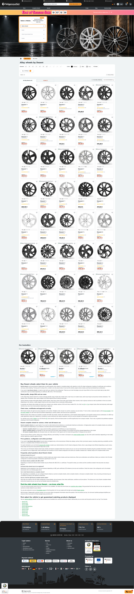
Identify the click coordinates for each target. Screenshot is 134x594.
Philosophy (69, 543)
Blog (96, 8)
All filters (27, 71)
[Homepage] (21, 58)
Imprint (24, 543)
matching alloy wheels (76, 486)
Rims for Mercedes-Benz (27, 506)
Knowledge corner (41, 490)
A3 (84, 404)
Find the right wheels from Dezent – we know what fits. (42, 484)
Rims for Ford (25, 511)
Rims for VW (24, 501)
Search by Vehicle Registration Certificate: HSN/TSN (38, 20)
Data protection (26, 546)
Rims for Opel (25, 514)
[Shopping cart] (130, 4)
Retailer (47, 548)
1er (88, 404)
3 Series (35, 418)
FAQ (47, 543)
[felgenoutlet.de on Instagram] (90, 569)
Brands (48, 8)
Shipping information (50, 550)
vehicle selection (29, 499)
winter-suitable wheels (78, 434)
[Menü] (7, 584)
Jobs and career (70, 548)
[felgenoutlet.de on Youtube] (94, 569)
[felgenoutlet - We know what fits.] (11, 4)
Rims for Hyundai (25, 515)
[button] (32, 540)
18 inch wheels (106, 411)
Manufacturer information (28, 550)
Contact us (48, 544)
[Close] (111, 12)
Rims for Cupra (25, 509)
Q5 (46, 418)
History (68, 544)
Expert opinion (80, 490)
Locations (69, 546)
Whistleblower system (27, 548)
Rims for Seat (25, 512)
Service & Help (107, 8)
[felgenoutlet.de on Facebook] (86, 569)
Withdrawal (48, 551)
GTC (24, 544)
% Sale (86, 8)
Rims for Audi (25, 503)
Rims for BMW (25, 504)
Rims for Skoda (25, 507)
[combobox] (33, 26)
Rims (24, 8)
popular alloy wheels (44, 445)
